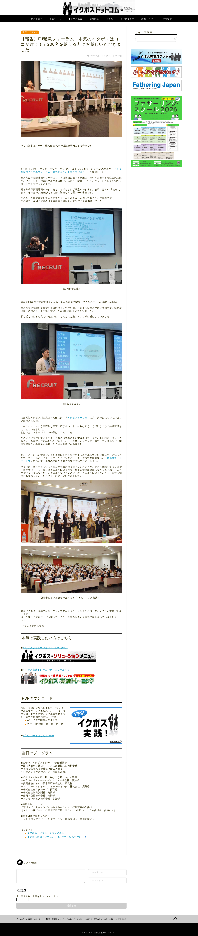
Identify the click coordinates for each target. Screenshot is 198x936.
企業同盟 (94, 18)
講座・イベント (29, 32)
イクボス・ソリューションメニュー (47, 833)
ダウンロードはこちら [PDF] (39, 735)
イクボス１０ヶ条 (77, 417)
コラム (109, 18)
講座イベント (148, 18)
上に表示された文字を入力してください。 (38, 896)
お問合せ (167, 18)
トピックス (55, 18)
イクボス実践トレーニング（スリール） (45, 669)
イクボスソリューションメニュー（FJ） (45, 647)
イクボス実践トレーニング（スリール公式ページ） (55, 836)
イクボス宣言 (75, 18)
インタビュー (127, 18)
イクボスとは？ (34, 18)
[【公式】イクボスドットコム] (99, 14)
